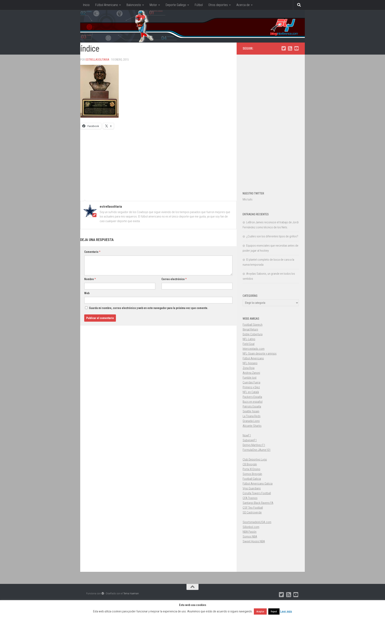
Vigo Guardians (252, 488)
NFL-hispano (250, 363)
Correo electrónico (173, 279)
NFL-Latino (249, 339)
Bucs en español (252, 402)
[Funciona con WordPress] (102, 593)
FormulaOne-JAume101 (257, 450)
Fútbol (199, 5)
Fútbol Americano (106, 5)
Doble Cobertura (252, 334)
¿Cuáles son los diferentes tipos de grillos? (272, 236)
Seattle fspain (251, 411)
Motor (153, 5)
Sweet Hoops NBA (254, 541)
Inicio (86, 5)
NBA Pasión (249, 532)
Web (86, 293)
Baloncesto (134, 5)
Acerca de (243, 5)
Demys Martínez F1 (254, 445)
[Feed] (290, 48)
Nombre (90, 279)
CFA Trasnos (250, 498)
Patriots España (252, 406)
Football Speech (252, 324)
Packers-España (252, 397)
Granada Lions (251, 421)
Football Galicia (252, 479)
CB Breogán (250, 464)
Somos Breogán (252, 474)
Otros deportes (218, 5)
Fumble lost (249, 377)
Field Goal (248, 344)
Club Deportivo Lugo (255, 459)
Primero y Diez (251, 387)
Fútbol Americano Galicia (258, 483)
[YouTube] (296, 48)
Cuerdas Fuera (251, 382)
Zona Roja (248, 368)
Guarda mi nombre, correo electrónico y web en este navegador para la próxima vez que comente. (148, 308)
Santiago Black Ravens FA (258, 503)
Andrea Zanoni (251, 373)
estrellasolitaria (97, 59)
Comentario (92, 251)
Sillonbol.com (251, 527)
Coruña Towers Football (257, 493)
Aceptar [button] (260, 611)
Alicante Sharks (252, 426)
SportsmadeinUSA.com (257, 522)
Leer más (286, 611)
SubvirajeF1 (250, 440)
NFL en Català (251, 392)
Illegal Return (250, 329)
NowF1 (247, 435)
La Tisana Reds (251, 416)
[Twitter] (283, 48)
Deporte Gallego (176, 5)
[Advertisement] (158, 163)
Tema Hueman (131, 593)
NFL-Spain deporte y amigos (260, 353)
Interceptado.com (253, 349)
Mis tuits (247, 199)
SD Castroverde (252, 512)
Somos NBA (250, 536)
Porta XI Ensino (251, 469)
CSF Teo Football (253, 507)
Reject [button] (274, 611)
